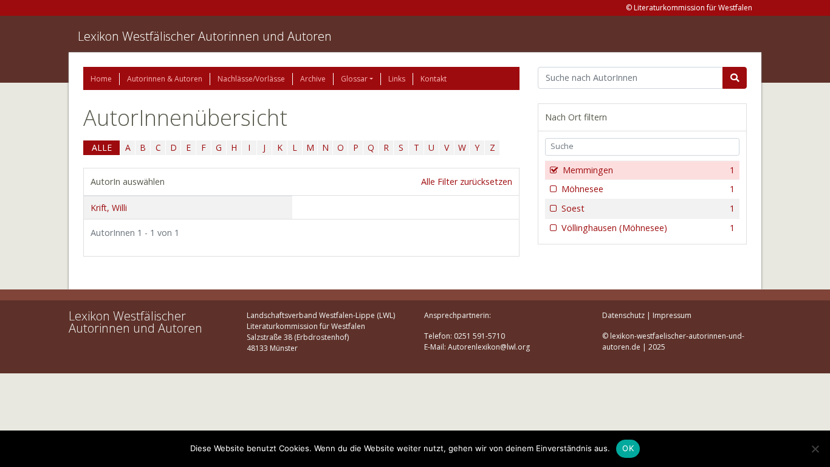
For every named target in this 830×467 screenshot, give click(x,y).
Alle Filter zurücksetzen (466, 181)
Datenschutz (623, 315)
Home (101, 79)
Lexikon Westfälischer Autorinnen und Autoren (205, 36)
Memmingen (649, 170)
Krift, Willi (109, 207)
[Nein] (815, 449)
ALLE (102, 147)
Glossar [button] (354, 79)
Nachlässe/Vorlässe (251, 79)
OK (628, 448)
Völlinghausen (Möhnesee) (648, 228)
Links (396, 79)
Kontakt (433, 79)
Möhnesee (648, 189)
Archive (313, 79)
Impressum (672, 315)
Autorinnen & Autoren (164, 79)
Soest (648, 208)
